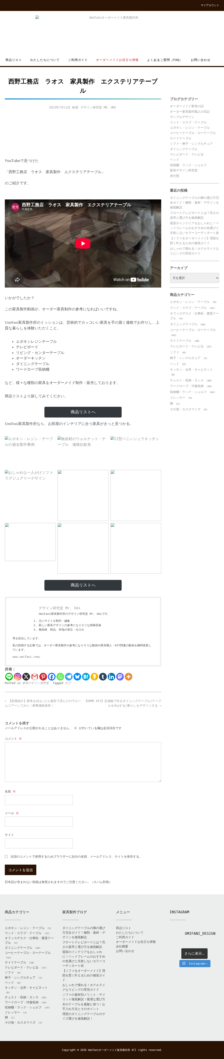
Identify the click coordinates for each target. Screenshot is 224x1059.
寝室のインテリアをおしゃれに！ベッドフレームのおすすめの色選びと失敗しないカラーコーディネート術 (194, 228)
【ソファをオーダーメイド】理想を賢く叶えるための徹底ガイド (83, 975)
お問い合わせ (200, 60)
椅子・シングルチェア (185, 358)
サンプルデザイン (182, 117)
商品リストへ (83, 411)
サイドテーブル (180, 138)
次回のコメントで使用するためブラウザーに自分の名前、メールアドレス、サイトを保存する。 (76, 856)
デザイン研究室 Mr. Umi (98, 107)
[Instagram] (17, 677)
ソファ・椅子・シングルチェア (191, 143)
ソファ (174, 352)
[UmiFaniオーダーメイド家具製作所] (112, 34)
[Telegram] (69, 677)
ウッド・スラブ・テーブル (188, 122)
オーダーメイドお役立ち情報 (117, 60)
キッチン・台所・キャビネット (191, 369)
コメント (13, 738)
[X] (26, 677)
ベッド (174, 159)
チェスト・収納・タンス (187, 380)
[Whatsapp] (60, 677)
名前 (10, 791)
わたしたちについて (45, 60)
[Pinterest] (43, 677)
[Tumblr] (103, 677)
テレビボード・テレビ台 (187, 154)
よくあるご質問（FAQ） (164, 60)
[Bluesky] (77, 677)
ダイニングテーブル (184, 149)
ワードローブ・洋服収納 (187, 386)
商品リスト (13, 60)
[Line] (9, 677)
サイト (9, 835)
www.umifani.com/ (26, 656)
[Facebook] (52, 677)
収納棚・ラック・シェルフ (188, 165)
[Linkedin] (111, 677)
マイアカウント (210, 5)
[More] (128, 677)
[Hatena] (86, 677)
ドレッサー (177, 397)
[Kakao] (94, 677)
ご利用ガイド (78, 60)
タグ (68, 683)
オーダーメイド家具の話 (187, 106)
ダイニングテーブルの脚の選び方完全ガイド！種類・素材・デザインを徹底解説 (194, 202)
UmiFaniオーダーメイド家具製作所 (109, 1050)
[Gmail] (34, 677)
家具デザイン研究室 (35, 683)
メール (12, 813)
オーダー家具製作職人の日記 (190, 111)
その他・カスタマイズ (185, 409)
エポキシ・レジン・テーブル (190, 127)
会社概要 (122, 946)
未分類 (174, 176)
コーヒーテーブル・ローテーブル (193, 133)
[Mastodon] (120, 677)
